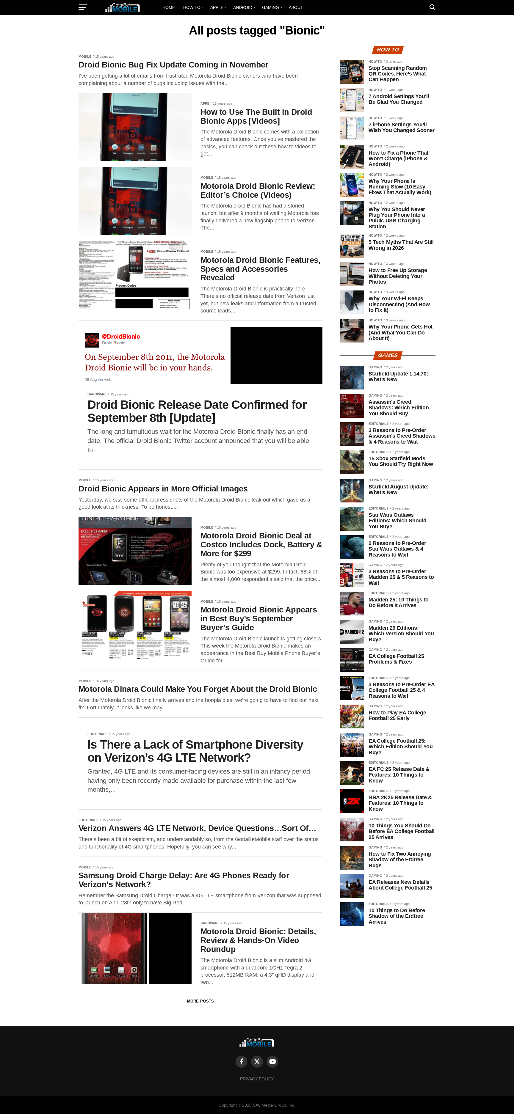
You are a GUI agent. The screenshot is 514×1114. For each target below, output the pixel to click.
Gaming (270, 7)
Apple (216, 7)
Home (168, 7)
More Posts (200, 1001)
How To (191, 7)
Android (242, 7)
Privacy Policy (257, 1079)
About (296, 7)
